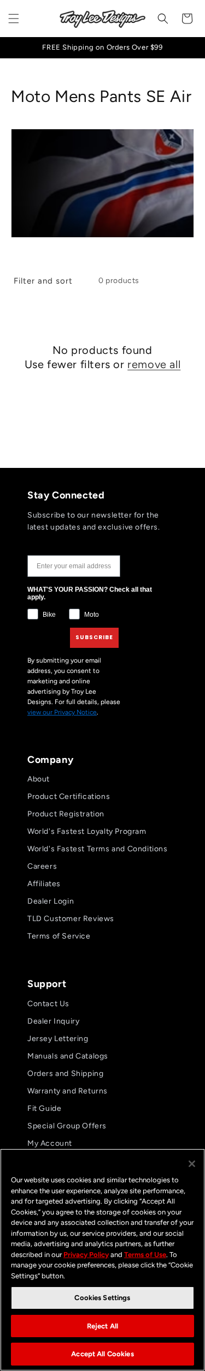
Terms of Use (145, 1254)
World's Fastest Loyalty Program (87, 831)
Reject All (102, 1326)
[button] (14, 19)
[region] (102, 1259)
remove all (153, 364)
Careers (42, 866)
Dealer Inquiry (53, 1021)
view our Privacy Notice (62, 712)
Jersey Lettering (58, 1038)
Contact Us (48, 1003)
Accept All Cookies (102, 1354)
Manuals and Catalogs (67, 1056)
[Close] (192, 1164)
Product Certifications (68, 796)
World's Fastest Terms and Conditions (97, 848)
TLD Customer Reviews (70, 918)
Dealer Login (50, 901)
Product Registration (65, 814)
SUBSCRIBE (94, 637)
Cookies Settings (102, 1298)
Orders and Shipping (65, 1073)
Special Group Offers (67, 1126)
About (38, 779)
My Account (49, 1143)
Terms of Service (59, 936)
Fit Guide (44, 1108)
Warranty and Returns (67, 1091)
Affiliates (44, 883)
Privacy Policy (86, 1254)
